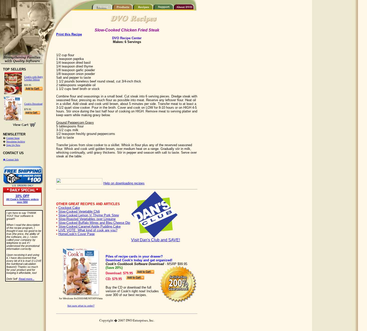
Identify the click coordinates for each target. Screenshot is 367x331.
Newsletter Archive (15, 141)
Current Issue (12, 138)
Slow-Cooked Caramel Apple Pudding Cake (89, 226)
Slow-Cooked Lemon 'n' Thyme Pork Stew (88, 215)
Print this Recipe (69, 34)
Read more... (26, 278)
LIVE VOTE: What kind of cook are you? (87, 230)
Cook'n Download (33, 103)
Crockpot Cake (69, 208)
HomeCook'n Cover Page (76, 234)
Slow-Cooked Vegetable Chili (79, 211)
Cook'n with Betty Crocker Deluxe (33, 78)
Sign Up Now (13, 145)
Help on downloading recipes (124, 183)
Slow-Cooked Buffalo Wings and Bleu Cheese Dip (94, 223)
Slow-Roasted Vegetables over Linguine (87, 219)
